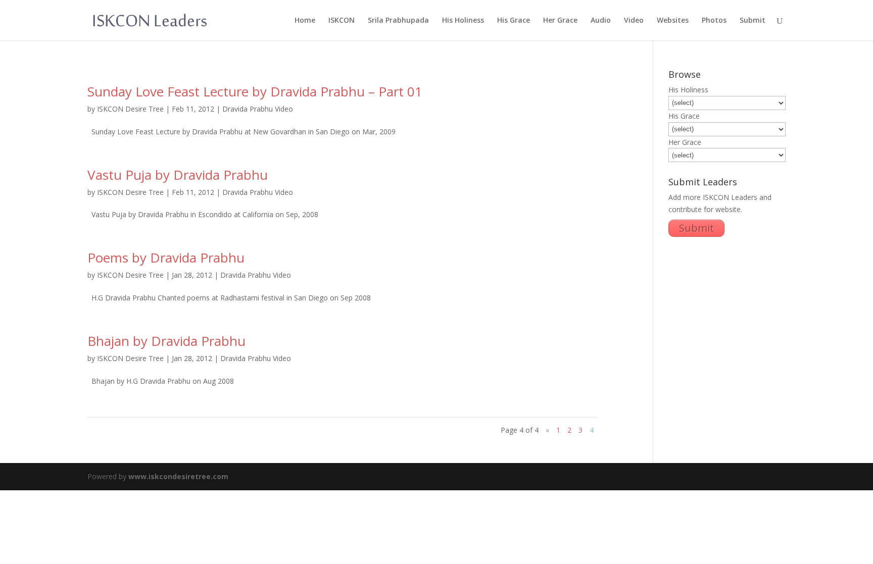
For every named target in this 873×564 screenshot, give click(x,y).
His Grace (513, 21)
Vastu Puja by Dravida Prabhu (177, 175)
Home (305, 21)
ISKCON (341, 21)
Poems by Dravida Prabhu (166, 257)
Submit (752, 21)
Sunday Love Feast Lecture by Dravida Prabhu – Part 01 (254, 91)
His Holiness (463, 21)
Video (634, 21)
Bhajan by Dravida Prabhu (166, 341)
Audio (601, 21)
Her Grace (560, 21)
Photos (714, 21)
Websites (673, 21)
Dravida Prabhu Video (257, 109)
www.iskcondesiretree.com (178, 476)
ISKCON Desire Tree (130, 109)
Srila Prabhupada (398, 21)
